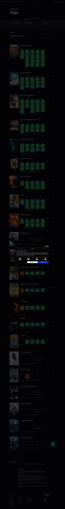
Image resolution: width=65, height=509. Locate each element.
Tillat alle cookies (43, 262)
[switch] (28, 259)
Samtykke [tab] (21, 248)
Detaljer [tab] (32, 248)
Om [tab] (43, 248)
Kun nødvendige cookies (32, 262)
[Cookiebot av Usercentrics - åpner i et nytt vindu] (45, 246)
